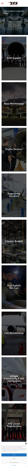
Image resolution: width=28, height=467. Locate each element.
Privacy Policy (14, 465)
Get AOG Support (10, 69)
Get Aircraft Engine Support (12, 161)
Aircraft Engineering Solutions (13, 208)
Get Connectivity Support (12, 389)
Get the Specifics (10, 119)
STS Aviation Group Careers (12, 438)
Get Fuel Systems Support (12, 300)
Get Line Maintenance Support (13, 345)
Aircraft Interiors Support (11, 260)
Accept (14, 454)
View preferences (14, 462)
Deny (14, 458)
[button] (26, 443)
